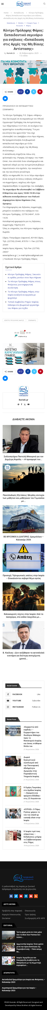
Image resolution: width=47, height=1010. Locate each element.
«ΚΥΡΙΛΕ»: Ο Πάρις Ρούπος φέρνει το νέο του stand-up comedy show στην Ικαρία (32, 815)
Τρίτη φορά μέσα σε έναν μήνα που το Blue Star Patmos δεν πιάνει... (29, 934)
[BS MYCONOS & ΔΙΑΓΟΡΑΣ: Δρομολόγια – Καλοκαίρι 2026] (23, 519)
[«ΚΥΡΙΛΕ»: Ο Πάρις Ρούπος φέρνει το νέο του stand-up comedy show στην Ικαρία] (13, 813)
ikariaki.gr (11, 53)
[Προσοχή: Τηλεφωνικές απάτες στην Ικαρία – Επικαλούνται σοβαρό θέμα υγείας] (23, 558)
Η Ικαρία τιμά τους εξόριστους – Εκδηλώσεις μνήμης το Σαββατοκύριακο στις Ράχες (33, 837)
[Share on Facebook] (27, 91)
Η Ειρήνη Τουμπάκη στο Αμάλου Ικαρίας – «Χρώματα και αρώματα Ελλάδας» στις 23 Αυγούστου (32, 793)
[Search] (44, 4)
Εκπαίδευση (19, 13)
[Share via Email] (5, 98)
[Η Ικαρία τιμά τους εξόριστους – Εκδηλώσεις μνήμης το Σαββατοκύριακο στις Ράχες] (13, 835)
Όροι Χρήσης (30, 914)
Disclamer (6, 918)
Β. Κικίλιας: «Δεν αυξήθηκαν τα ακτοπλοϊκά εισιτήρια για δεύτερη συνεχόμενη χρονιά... (23, 656)
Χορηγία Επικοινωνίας (11, 914)
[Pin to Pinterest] (40, 91)
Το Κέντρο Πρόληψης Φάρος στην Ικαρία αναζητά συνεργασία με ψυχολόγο (23, 294)
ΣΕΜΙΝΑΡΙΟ (32, 320)
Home (6, 13)
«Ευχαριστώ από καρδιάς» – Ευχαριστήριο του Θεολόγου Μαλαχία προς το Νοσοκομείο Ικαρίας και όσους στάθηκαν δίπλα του (33, 736)
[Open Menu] (2, 4)
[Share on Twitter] (33, 91)
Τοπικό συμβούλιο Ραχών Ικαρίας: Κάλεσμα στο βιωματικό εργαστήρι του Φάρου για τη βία (23, 304)
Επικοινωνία (30, 911)
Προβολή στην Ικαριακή (12, 911)
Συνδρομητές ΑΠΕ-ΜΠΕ (35, 918)
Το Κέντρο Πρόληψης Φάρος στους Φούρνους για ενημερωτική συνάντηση (24, 284)
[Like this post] (21, 91)
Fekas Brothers (23, 1005)
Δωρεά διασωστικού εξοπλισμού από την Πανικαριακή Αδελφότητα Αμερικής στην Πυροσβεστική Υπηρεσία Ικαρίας (31, 767)
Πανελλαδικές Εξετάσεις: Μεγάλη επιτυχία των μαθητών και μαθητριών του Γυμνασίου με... (23, 498)
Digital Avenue (36, 1005)
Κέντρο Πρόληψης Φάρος (14, 320)
